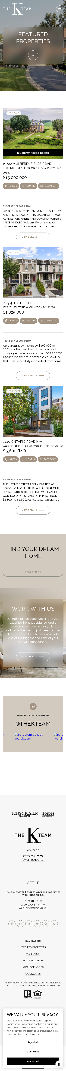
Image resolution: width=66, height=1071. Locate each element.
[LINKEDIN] (28, 923)
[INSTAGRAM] (20, 923)
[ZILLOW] (54, 923)
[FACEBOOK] (11, 923)
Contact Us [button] (33, 974)
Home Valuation (33, 960)
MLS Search (33, 954)
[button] (33, 656)
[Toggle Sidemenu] (59, 8)
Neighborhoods (33, 967)
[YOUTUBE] (37, 923)
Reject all (33, 1042)
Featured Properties (33, 947)
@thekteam (33, 723)
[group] (33, 755)
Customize (33, 1051)
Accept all (33, 1061)
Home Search (33, 572)
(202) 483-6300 (33, 901)
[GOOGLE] (45, 923)
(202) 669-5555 (33, 856)
